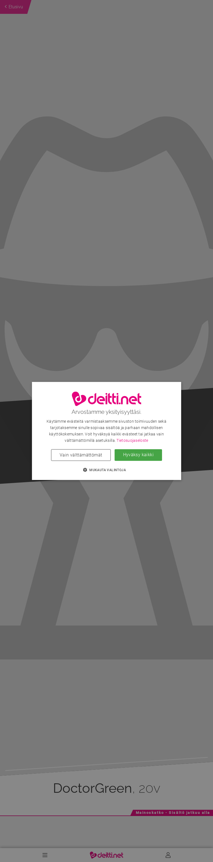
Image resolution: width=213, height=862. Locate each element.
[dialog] (106, 431)
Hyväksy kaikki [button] (138, 454)
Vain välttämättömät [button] (81, 455)
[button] (106, 469)
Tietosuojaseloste (132, 440)
